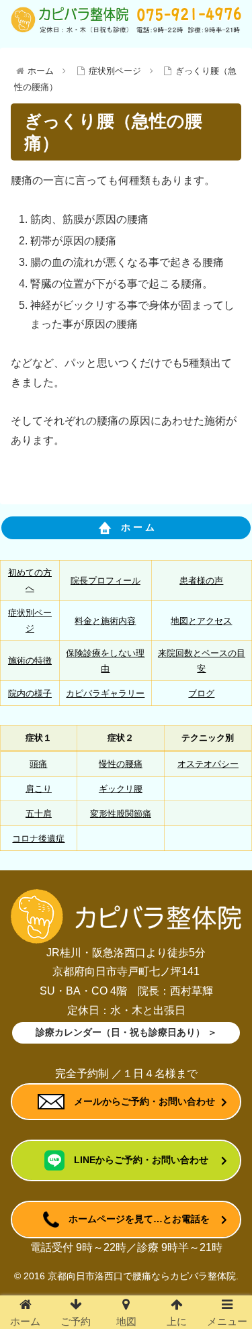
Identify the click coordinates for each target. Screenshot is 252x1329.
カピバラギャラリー (105, 693)
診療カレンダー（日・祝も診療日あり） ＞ (126, 1032)
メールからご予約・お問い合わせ (140, 1101)
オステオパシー (208, 764)
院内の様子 (30, 693)
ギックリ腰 (120, 789)
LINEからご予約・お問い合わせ (136, 1159)
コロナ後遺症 (38, 838)
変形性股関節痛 (120, 814)
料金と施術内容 (105, 621)
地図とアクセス (201, 621)
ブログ (201, 693)
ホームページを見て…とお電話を (134, 1218)
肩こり (39, 789)
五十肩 (39, 814)
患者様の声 (201, 581)
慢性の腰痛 (120, 764)
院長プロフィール (105, 581)
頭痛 (38, 764)
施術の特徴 (30, 660)
